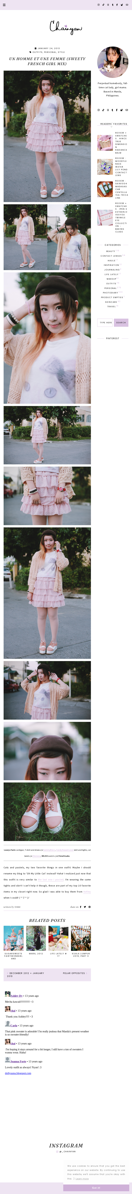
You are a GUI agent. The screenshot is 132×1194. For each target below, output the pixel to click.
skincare (113, 301)
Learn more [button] (82, 1178)
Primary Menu (3, 4)
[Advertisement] (47, 1110)
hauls (113, 260)
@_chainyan (67, 1151)
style (61, 52)
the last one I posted (51, 879)
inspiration (113, 264)
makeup (113, 278)
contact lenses (113, 255)
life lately (113, 274)
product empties (113, 297)
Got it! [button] (96, 1187)
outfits (37, 52)
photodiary (113, 292)
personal (50, 52)
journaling (113, 269)
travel (113, 306)
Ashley (87, 891)
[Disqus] (47, 1033)
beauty (112, 251)
